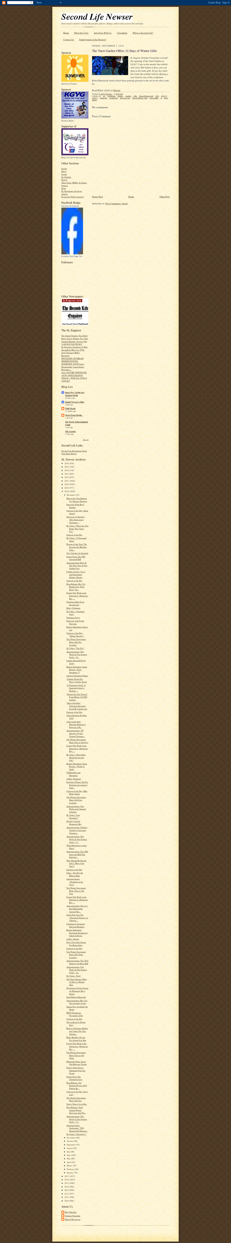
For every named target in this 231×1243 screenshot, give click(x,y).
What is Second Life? (143, 32)
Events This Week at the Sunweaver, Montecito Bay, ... (77, 595)
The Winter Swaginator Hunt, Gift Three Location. (76, 954)
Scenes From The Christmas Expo (74, 1078)
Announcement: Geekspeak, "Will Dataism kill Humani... (77, 1128)
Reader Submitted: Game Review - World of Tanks (76, 766)
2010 (66, 1200)
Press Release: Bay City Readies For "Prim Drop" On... (76, 587)
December (71, 495)
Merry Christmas (73, 608)
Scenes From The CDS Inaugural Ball (75, 558)
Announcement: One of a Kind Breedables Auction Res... (77, 908)
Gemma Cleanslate (72, 1215)
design (120, 96)
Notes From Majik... (74, 415)
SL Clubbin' (66, 177)
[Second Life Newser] (72, 253)
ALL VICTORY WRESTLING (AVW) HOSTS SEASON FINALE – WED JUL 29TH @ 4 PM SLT (74, 376)
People (64, 168)
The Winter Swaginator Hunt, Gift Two (76, 1099)
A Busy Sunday (72, 939)
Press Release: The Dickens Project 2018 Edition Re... (76, 1085)
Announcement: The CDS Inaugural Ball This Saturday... (77, 854)
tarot (166, 98)
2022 (66, 477)
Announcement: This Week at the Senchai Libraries (76, 809)
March (70, 1165)
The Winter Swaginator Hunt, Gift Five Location (76, 642)
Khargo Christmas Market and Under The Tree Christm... (77, 1031)
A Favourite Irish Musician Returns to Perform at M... (76, 724)
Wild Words (70, 408)
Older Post (165, 196)
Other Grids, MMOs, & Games (74, 182)
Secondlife (154, 98)
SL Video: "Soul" (73, 975)
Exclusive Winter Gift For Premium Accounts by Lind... (77, 785)
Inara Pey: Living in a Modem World (74, 394)
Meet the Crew (81, 32)
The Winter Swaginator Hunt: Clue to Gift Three (76, 1055)
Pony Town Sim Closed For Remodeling (76, 943)
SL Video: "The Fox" (75, 648)
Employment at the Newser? (92, 39)
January (70, 1172)
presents (103, 98)
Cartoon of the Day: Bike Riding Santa (76, 792)
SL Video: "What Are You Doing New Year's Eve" (77, 528)
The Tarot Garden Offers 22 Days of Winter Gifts (76, 982)
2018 (66, 491)
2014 (66, 1186)
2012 (66, 1193)
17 (100, 96)
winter (94, 100)
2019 (66, 487)
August (70, 1148)
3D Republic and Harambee (73, 774)
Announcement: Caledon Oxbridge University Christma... (76, 830)
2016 (66, 1179)
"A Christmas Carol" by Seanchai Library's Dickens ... (76, 688)
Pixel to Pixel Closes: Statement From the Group (75, 1070)
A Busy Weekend (73, 778)
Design (64, 179)
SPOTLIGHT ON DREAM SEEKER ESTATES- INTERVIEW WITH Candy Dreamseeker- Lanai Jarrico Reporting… (72, 364)
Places (63, 171)
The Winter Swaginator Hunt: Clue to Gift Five (77, 741)
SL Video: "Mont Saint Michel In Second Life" (76, 757)
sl (161, 98)
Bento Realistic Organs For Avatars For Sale (76, 1039)
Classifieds (122, 32)
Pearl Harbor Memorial (76, 997)
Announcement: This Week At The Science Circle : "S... (76, 970)
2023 (66, 473)
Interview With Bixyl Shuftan (75, 506)
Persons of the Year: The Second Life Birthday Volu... (76, 547)
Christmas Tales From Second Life (75, 603)
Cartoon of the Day (74, 534)
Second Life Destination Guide (74, 451)
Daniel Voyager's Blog (74, 402)
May (69, 1158)
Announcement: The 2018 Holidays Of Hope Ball (77, 962)
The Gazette (70, 431)
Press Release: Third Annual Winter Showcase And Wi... (76, 1110)
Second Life (125, 98)
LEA (157, 96)
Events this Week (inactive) (72, 196)
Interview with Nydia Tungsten (75, 622)
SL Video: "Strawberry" (76, 1134)
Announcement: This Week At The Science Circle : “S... (76, 654)
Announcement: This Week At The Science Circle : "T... (76, 1119)
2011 (66, 1197)
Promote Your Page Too (71, 256)
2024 (66, 470)
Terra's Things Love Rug (76, 1104)
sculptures (113, 98)
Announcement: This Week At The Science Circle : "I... (76, 839)
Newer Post (97, 196)
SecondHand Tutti (139, 98)
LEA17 (95, 98)
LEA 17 (164, 96)
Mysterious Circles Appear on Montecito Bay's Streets (77, 991)
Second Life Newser (70, 206)
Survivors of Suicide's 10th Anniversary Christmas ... (75, 519)
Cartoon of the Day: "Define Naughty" (75, 634)
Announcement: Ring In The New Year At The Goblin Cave (76, 565)
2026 (66, 463)
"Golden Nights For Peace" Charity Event (76, 680)
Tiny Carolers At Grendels (77, 553)
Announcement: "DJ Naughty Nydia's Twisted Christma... (75, 733)
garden (128, 96)
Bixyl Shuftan (71, 1212)
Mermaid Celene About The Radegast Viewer (76, 1063)
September (71, 1144)
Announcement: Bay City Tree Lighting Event (77, 1002)
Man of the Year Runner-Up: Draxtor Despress (76, 500)
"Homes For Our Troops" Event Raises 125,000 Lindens (77, 697)
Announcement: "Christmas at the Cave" (74, 882)
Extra (63, 188)
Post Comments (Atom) (116, 203)
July (69, 1151)
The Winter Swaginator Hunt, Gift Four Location (76, 800)
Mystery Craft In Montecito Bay (73, 822)
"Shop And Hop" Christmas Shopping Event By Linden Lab (76, 706)
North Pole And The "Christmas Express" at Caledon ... (77, 917)
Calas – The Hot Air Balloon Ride (74, 874)
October (70, 1141)
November (71, 1137)
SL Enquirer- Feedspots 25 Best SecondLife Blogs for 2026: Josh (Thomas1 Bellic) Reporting (74, 351)
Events (64, 174)
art (104, 96)
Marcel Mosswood (72, 1219)
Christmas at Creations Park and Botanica (75, 925)
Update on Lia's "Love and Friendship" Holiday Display (75, 574)
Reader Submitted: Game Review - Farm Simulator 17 (76, 669)
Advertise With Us (103, 32)
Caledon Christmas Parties (77, 675)
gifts (135, 96)
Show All (85, 440)
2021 (66, 480)
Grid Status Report (69, 453)
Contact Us (68, 39)
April (69, 1162)
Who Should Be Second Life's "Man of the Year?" (76, 863)
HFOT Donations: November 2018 (74, 1014)
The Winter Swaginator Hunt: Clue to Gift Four (76, 891)
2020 (66, 484)
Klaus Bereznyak (146, 96)
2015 (66, 1183)
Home (66, 32)
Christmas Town (73, 617)
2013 (66, 1190)
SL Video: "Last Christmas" (73, 816)
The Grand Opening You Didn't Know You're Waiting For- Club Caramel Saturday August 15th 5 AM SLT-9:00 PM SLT (74, 339)
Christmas (111, 96)
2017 (66, 1176)
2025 (66, 466)
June (69, 1155)
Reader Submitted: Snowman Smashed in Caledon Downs (77, 933)
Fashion (64, 185)
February (71, 1169)
